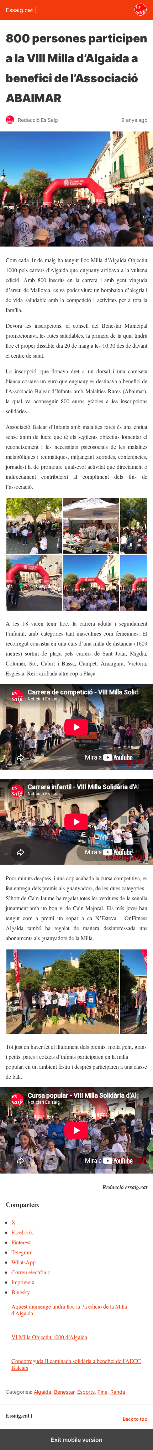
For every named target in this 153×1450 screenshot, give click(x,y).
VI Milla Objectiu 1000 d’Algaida (49, 1337)
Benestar (64, 1392)
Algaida (42, 1392)
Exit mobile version (76, 1439)
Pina (102, 1392)
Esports (86, 1392)
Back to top (135, 1419)
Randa (117, 1392)
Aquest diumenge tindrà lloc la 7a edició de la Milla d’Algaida (69, 1309)
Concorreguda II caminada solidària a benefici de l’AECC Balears (76, 1364)
